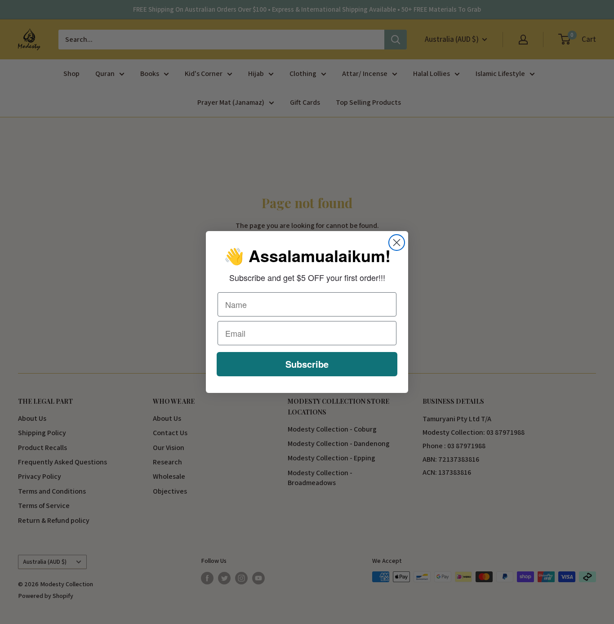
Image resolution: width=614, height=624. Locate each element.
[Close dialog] (397, 242)
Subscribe (307, 363)
